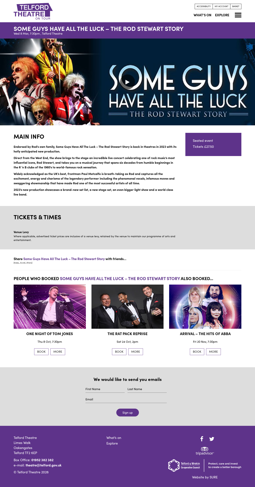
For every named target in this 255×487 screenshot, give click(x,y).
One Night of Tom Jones (49, 333)
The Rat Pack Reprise (127, 333)
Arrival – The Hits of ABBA (205, 333)
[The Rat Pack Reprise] (127, 307)
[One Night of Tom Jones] (50, 307)
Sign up (127, 412)
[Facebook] (202, 439)
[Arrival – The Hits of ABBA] (205, 307)
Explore (112, 443)
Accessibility (204, 6)
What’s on (113, 437)
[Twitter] (211, 439)
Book (41, 351)
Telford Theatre (52, 33)
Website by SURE (205, 477)
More (57, 351)
